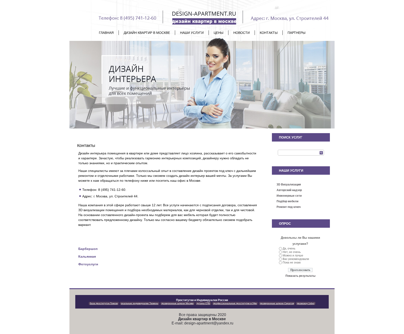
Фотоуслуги (88, 264)
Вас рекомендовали (296, 259)
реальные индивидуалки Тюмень (139, 303)
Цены (218, 33)
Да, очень (289, 248)
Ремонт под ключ (289, 207)
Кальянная (87, 256)
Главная (106, 33)
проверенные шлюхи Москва (177, 303)
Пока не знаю (292, 262)
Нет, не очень (292, 252)
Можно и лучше (293, 255)
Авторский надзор (289, 190)
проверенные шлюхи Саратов (277, 303)
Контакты (269, 33)
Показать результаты (300, 275)
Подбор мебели (287, 201)
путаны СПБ (203, 303)
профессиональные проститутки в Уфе (235, 303)
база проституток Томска (104, 303)
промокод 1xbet (305, 303)
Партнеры (296, 33)
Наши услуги (192, 33)
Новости (241, 33)
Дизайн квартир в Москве (147, 33)
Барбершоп (87, 249)
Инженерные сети (289, 195)
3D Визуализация (289, 184)
